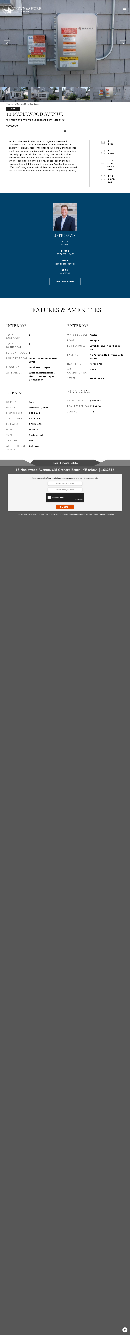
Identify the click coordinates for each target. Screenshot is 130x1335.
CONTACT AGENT (65, 281)
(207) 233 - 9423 (65, 254)
